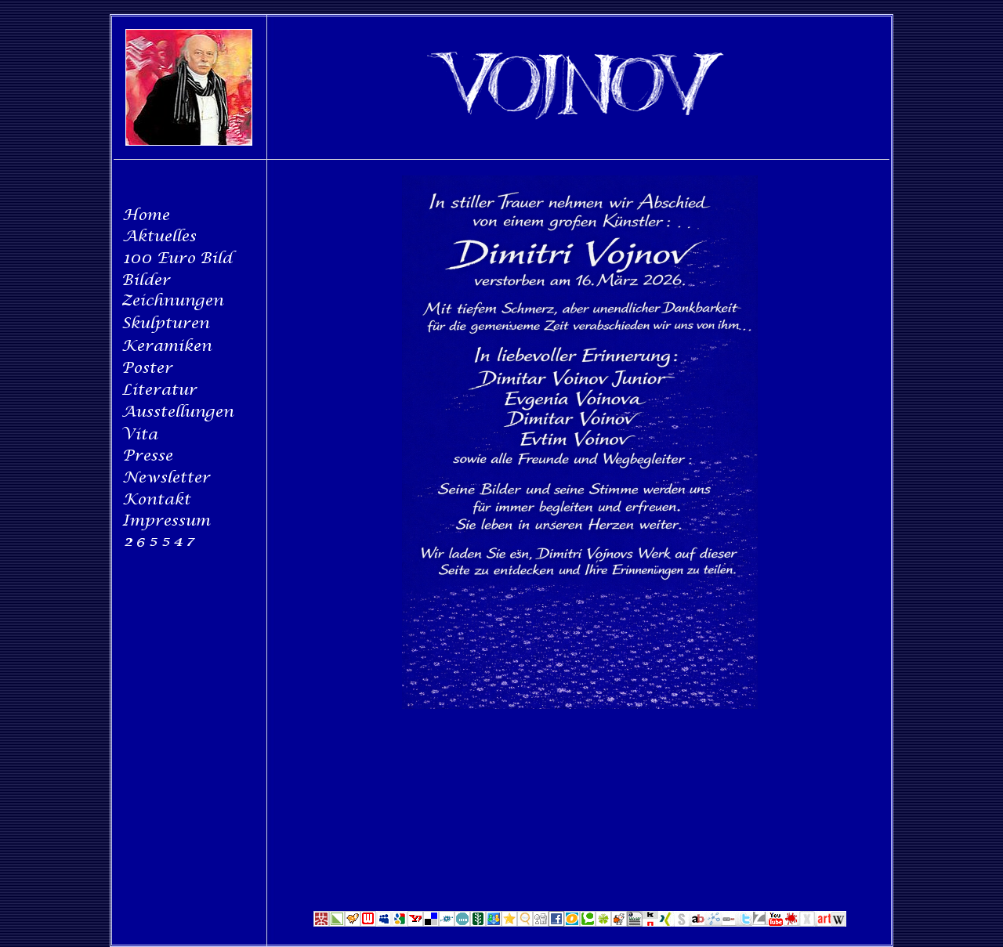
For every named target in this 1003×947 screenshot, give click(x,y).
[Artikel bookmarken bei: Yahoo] (415, 923)
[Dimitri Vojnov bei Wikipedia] (838, 923)
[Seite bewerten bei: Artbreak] (697, 923)
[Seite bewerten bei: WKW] (713, 923)
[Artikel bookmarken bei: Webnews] (368, 923)
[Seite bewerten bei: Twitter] (744, 923)
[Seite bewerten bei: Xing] (666, 923)
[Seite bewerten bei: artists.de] (823, 923)
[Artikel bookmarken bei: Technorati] (588, 923)
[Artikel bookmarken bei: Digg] (541, 923)
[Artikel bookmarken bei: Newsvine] (478, 923)
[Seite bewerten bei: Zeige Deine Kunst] (760, 923)
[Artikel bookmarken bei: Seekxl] (525, 923)
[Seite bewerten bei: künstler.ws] (791, 923)
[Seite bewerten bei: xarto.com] (807, 923)
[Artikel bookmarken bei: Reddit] (619, 923)
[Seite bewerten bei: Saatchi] (682, 923)
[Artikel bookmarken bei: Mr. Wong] (321, 923)
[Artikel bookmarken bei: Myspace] (384, 923)
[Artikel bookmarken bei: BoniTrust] (494, 923)
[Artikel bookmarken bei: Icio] (462, 923)
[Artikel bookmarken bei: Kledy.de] (603, 923)
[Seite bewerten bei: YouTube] (776, 923)
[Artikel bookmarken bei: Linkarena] (337, 923)
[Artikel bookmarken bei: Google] (399, 923)
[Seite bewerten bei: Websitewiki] (635, 923)
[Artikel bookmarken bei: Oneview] (572, 923)
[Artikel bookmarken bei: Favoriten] (509, 923)
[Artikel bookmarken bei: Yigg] (352, 923)
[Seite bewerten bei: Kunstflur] (729, 923)
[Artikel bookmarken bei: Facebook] (556, 923)
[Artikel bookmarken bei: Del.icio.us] (431, 923)
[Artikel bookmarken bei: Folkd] (446, 923)
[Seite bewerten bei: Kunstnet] (650, 923)
